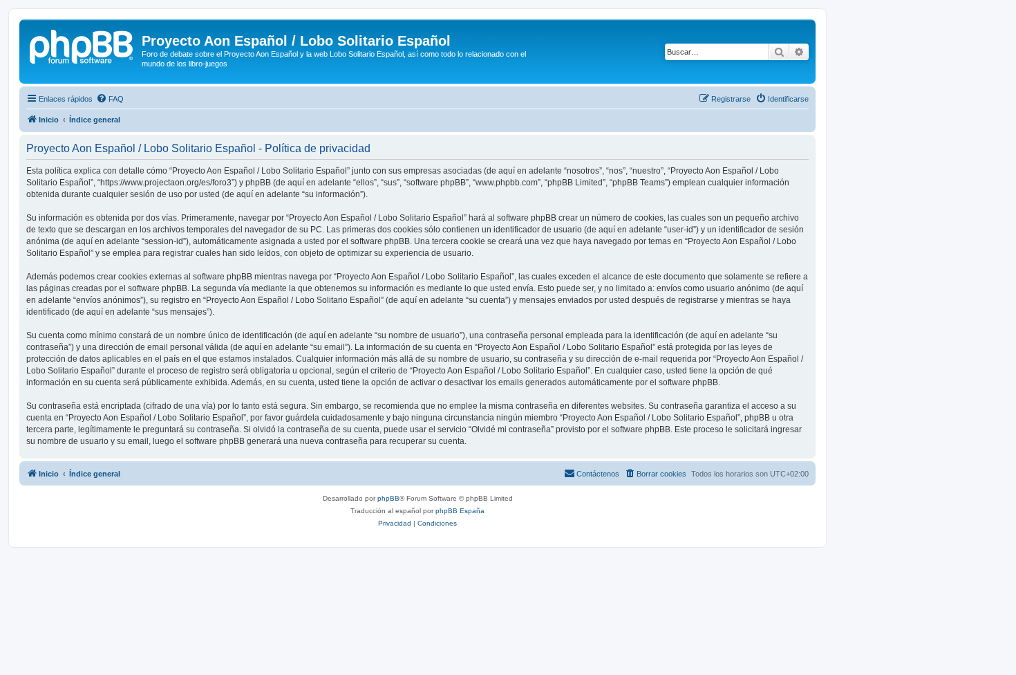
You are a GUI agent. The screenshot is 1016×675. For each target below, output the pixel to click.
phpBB (388, 498)
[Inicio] (82, 45)
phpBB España (460, 511)
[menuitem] (110, 99)
